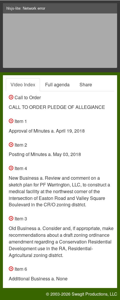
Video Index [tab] (22, 84)
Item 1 (20, 121)
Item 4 (20, 168)
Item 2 (20, 144)
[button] (111, 10)
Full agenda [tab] (57, 84)
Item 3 (20, 218)
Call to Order (27, 97)
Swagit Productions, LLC (94, 294)
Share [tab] (86, 84)
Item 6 (20, 268)
